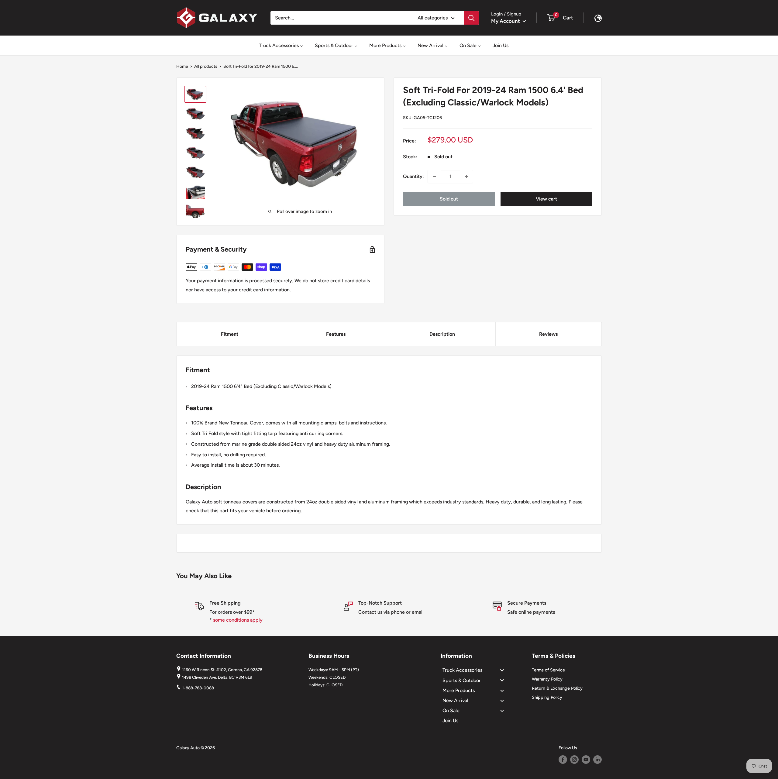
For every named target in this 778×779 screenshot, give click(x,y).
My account (506, 21)
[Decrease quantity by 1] (434, 176)
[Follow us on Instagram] (574, 759)
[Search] (471, 18)
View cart (546, 199)
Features (336, 334)
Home (182, 66)
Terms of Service (548, 670)
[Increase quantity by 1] (466, 176)
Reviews (548, 334)
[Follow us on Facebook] (563, 759)
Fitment (229, 334)
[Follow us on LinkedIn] (597, 759)
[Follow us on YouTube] (586, 759)
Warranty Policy (547, 679)
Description (442, 334)
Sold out (449, 199)
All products (205, 66)
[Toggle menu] (502, 670)
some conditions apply (238, 620)
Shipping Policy (547, 697)
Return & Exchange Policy (557, 688)
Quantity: (413, 176)
